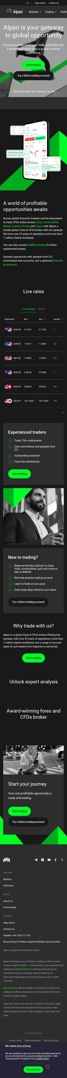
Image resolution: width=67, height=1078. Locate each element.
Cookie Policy (42, 1058)
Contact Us (54, 3)
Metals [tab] (41, 309)
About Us (8, 901)
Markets (7, 879)
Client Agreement (32, 1040)
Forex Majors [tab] (28, 309)
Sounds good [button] (33, 1069)
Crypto (39, 226)
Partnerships (9, 907)
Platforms (8, 885)
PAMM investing (36, 244)
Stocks (25, 226)
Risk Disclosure (10, 988)
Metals (7, 226)
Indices (16, 226)
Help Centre (40, 3)
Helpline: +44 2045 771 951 (17, 935)
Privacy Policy (15, 1040)
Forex (38, 222)
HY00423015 (26, 969)
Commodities (50, 222)
